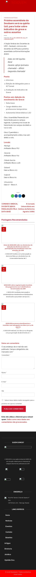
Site (3, 391)
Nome (4, 372)
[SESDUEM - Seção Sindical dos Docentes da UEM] (18, 6)
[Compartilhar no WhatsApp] (12, 196)
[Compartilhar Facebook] (16, 196)
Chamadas (7, 17)
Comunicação (8, 39)
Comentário (6, 355)
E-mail (4, 382)
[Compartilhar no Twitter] (20, 196)
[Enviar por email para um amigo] (23, 196)
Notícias (14, 17)
